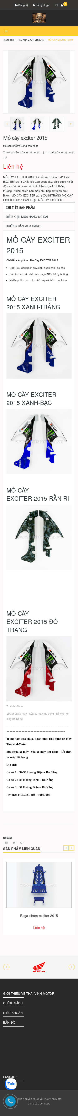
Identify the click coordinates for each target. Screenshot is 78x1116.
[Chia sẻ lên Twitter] (14, 842)
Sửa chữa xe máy (16, 713)
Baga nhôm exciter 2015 (39, 915)
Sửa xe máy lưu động (41, 713)
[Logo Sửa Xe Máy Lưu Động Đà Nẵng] (39, 18)
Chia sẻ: (8, 838)
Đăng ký (23, 5)
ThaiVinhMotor (15, 706)
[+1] (22, 842)
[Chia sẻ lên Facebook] (7, 842)
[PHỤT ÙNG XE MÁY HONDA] (39, 967)
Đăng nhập (42, 5)
